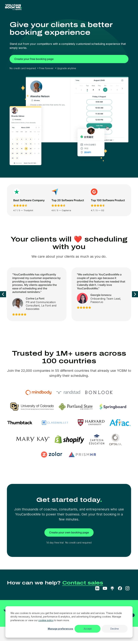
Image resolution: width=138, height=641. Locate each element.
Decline (114, 628)
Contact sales (82, 582)
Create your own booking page (69, 532)
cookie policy (46, 620)
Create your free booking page (34, 59)
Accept (88, 628)
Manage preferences (60, 628)
